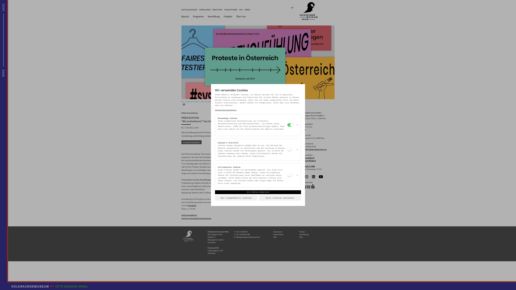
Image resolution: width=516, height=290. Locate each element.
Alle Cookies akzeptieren (258, 192)
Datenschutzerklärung (225, 110)
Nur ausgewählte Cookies (236, 198)
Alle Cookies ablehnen (280, 198)
